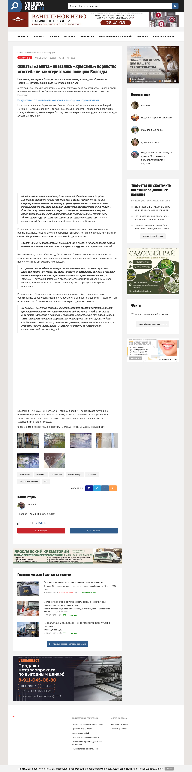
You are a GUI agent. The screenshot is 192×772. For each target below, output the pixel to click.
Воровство (92, 474)
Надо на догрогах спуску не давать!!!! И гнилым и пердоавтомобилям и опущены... (156, 158)
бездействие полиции (29, 481)
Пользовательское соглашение (85, 749)
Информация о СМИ (81, 733)
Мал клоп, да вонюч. (153, 129)
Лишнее (145, 105)
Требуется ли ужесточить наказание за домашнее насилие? (151, 190)
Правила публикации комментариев (87, 724)
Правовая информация (82, 729)
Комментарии (41, 531)
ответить (41, 523)
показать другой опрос (153, 236)
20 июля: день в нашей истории (149, 314)
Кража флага (57, 474)
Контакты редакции (119, 724)
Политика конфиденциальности (85, 737)
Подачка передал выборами (157, 117)
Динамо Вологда (74, 474)
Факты (136, 305)
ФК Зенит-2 (40, 474)
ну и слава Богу (150, 142)
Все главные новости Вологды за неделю (67, 644)
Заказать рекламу (118, 729)
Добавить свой (93, 531)
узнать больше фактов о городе (153, 324)
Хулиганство (25, 474)
